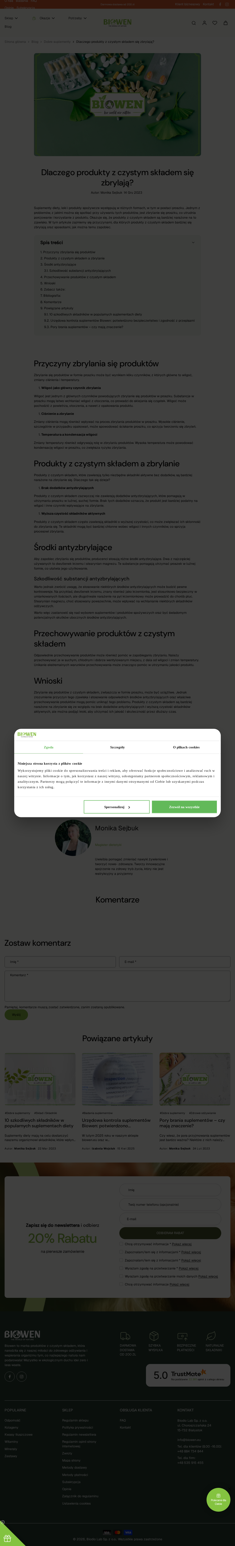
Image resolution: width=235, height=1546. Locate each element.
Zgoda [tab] (49, 747)
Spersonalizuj (114, 807)
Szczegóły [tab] (117, 747)
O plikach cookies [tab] (186, 747)
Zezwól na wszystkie (184, 807)
